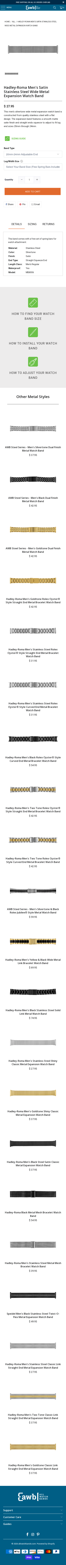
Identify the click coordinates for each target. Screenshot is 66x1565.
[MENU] (1, 8)
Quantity (9, 179)
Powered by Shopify (46, 1544)
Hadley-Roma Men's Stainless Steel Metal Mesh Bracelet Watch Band (33, 1264)
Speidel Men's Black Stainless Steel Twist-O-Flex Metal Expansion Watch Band (33, 1315)
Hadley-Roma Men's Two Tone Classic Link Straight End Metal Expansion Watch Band (33, 1416)
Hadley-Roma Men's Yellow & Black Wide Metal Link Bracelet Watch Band (33, 961)
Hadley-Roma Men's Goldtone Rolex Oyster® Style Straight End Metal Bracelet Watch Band (33, 600)
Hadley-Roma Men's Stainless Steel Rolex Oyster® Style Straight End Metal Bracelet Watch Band (33, 653)
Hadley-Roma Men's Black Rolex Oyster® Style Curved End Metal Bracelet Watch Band (33, 759)
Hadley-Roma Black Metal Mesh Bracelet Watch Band (33, 1214)
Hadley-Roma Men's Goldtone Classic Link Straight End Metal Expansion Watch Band (33, 1467)
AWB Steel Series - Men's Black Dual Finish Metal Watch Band (33, 499)
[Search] (55, 8)
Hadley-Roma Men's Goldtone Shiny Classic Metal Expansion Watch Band (33, 1113)
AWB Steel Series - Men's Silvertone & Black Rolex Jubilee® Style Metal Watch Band (33, 910)
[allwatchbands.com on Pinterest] (38, 1535)
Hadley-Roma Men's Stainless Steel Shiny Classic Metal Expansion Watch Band (33, 1062)
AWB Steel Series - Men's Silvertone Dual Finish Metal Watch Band (33, 449)
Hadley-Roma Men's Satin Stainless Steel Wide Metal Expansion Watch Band (26, 91)
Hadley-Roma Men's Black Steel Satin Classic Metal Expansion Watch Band (33, 1163)
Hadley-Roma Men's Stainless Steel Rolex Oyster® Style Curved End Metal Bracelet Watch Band (33, 707)
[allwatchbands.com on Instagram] (33, 1535)
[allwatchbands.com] (33, 8)
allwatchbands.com (27, 1544)
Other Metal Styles (33, 396)
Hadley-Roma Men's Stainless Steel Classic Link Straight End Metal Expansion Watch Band (33, 1365)
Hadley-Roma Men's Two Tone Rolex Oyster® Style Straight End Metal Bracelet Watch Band (33, 809)
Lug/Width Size (11, 161)
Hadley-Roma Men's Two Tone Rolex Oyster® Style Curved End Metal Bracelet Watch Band (33, 860)
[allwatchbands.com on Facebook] (27, 1535)
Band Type (9, 148)
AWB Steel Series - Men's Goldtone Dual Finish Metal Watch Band (33, 550)
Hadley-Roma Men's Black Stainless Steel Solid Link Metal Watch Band (33, 1012)
